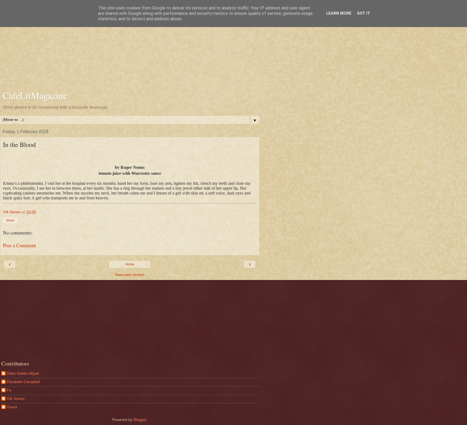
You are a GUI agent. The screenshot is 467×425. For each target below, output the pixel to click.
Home (129, 264)
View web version (130, 274)
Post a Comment (19, 245)
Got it (363, 13)
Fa (9, 390)
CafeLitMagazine (35, 95)
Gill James (16, 398)
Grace (12, 407)
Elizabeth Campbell (23, 382)
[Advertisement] (129, 46)
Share (10, 220)
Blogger (140, 419)
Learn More (339, 13)
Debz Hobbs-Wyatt (23, 373)
